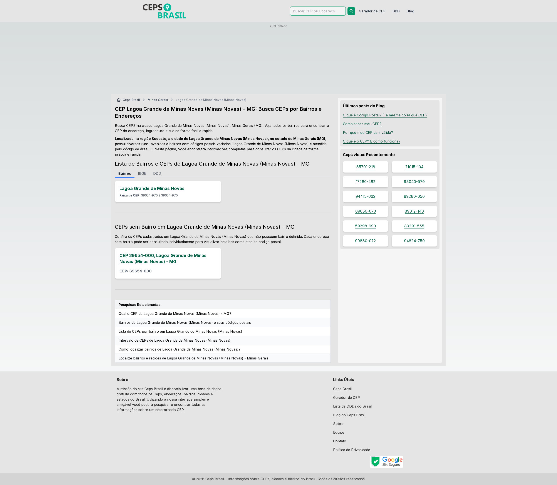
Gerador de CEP (346, 397)
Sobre (338, 423)
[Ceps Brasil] (164, 10)
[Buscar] (351, 11)
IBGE (142, 173)
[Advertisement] (278, 60)
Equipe (338, 432)
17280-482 (366, 181)
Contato (339, 441)
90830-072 (365, 240)
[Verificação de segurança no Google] (386, 462)
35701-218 (365, 166)
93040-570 (414, 181)
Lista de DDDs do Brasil (352, 406)
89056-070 (365, 211)
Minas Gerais (158, 100)
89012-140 (414, 211)
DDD (157, 173)
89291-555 (414, 226)
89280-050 (414, 196)
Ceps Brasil (131, 100)
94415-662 (366, 196)
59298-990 (365, 226)
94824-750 (414, 240)
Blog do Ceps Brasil (349, 415)
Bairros (124, 173)
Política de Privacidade (351, 450)
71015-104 (414, 166)
